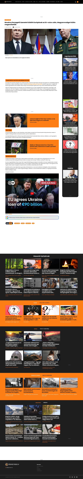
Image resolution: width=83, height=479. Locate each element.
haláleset (67, 275)
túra (25, 367)
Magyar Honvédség (28, 441)
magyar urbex (8, 394)
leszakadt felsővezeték (10, 421)
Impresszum (38, 468)
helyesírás (46, 321)
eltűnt (46, 421)
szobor (65, 394)
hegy (27, 367)
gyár (31, 394)
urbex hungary (17, 394)
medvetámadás (12, 294)
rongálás (75, 394)
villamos (16, 421)
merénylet (52, 294)
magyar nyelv (16, 321)
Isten (25, 347)
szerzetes (25, 275)
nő (51, 367)
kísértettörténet (27, 295)
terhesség (50, 368)
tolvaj (25, 421)
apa (29, 367)
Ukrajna (22, 223)
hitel (33, 223)
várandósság (45, 368)
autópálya (38, 441)
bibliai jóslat (49, 347)
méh (50, 367)
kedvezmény (45, 442)
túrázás (6, 276)
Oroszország (17, 223)
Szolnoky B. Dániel (17, 27)
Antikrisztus (54, 347)
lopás (27, 421)
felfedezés (16, 367)
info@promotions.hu (9, 467)
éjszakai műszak (27, 294)
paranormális (36, 294)
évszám (27, 321)
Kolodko (61, 394)
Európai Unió (28, 223)
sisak (9, 367)
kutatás (11, 367)
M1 (35, 441)
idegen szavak (10, 321)
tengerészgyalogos (19, 347)
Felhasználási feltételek (40, 466)
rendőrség (38, 421)
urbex (12, 394)
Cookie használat (39, 470)
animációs (67, 321)
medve (6, 294)
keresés (49, 421)
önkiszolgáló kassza (52, 441)
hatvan (34, 421)
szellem (32, 294)
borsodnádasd (35, 394)
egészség (32, 275)
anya (54, 367)
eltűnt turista (14, 275)
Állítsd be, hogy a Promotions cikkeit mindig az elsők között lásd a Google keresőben (24, 217)
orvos (27, 347)
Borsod (43, 394)
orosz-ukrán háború (46, 275)
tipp (14, 347)
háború (43, 276)
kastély (11, 395)
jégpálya (31, 421)
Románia (17, 294)
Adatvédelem (38, 469)
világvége (7, 347)
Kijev (46, 276)
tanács (11, 347)
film (70, 321)
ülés (28, 275)
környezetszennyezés (13, 441)
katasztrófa (65, 294)
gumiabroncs (20, 441)
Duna (43, 421)
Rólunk (38, 467)
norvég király (62, 275)
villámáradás (70, 294)
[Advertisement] (41, 11)
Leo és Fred (69, 394)
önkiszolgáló (44, 441)
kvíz (6, 321)
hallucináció (37, 347)
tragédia (19, 275)
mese (63, 321)
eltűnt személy (8, 275)
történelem (7, 395)
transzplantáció (45, 367)
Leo (72, 394)
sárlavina (75, 294)
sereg (33, 441)
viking (6, 367)
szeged (6, 441)
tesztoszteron (31, 347)
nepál (61, 294)
